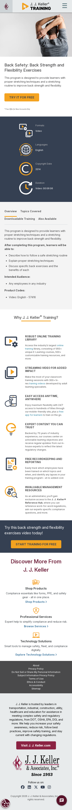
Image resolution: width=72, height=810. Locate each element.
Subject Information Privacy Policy (36, 675)
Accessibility (36, 685)
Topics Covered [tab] (30, 211)
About (36, 665)
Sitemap (36, 688)
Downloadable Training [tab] (19, 218)
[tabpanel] (36, 264)
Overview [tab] (10, 211)
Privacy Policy (36, 668)
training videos (37, 383)
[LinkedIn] (29, 787)
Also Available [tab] (47, 218)
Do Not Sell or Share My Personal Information (36, 672)
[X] (36, 787)
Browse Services (35, 626)
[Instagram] (49, 787)
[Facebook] (23, 787)
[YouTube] (43, 787)
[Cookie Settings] (5, 803)
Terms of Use (36, 678)
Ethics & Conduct (36, 682)
